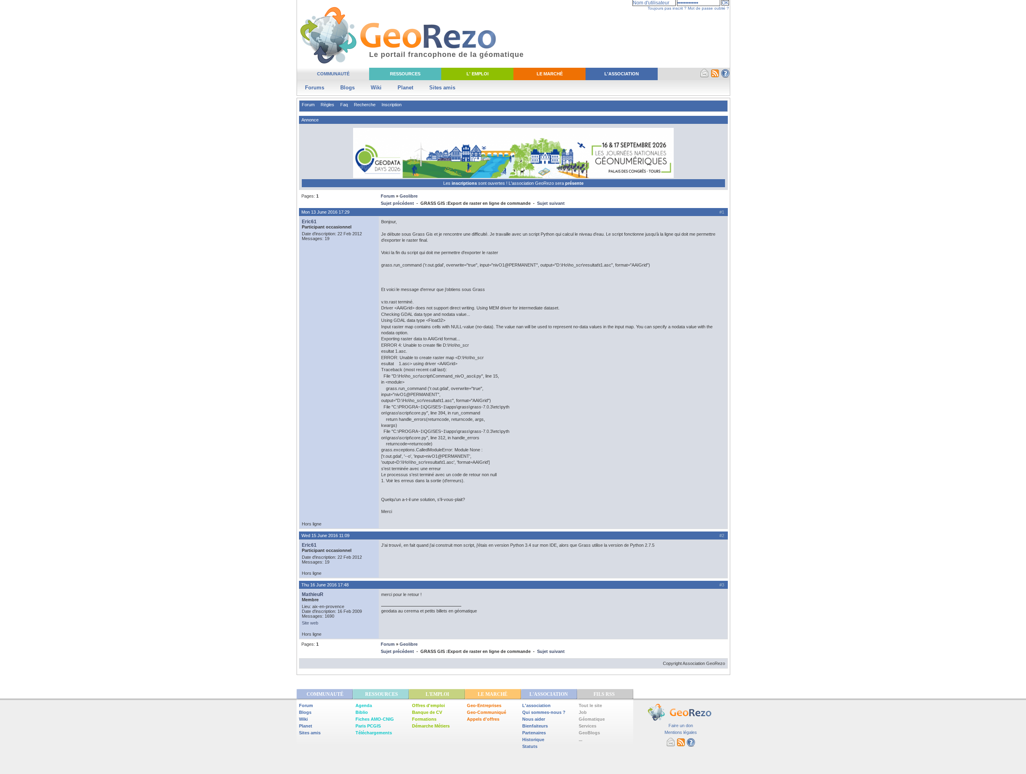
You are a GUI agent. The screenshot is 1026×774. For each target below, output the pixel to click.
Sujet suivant (551, 203)
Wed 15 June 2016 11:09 (325, 535)
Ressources (405, 73)
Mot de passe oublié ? (708, 8)
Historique (533, 739)
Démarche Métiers (431, 725)
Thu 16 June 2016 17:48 (325, 584)
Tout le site (590, 705)
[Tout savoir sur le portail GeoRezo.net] (725, 76)
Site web (310, 622)
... (580, 739)
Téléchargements (373, 732)
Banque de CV (427, 712)
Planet (405, 88)
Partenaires (534, 732)
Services (587, 725)
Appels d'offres (483, 719)
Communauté (333, 73)
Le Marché (550, 73)
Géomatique (592, 719)
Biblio (361, 712)
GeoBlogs (589, 732)
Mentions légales (680, 732)
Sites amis (442, 88)
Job (583, 712)
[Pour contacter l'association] (704, 76)
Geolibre (409, 196)
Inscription (392, 104)
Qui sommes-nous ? (544, 712)
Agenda (363, 705)
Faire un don (681, 725)
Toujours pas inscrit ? (667, 8)
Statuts (529, 746)
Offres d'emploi (428, 705)
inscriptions (465, 183)
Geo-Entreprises (484, 705)
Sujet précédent (397, 203)
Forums (314, 88)
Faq (344, 104)
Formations (424, 719)
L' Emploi (478, 73)
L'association (536, 705)
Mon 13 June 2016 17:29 (325, 212)
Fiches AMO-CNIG (374, 719)
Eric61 (309, 221)
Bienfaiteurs (535, 725)
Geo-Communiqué (486, 712)
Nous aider (533, 719)
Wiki (376, 88)
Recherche (365, 104)
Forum (308, 104)
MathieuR (312, 594)
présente (574, 183)
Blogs (347, 88)
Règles (327, 104)
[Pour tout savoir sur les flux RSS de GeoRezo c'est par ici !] (715, 76)
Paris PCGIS (368, 725)
